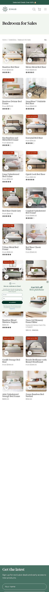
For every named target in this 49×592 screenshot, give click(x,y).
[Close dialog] (48, 282)
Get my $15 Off (12, 302)
